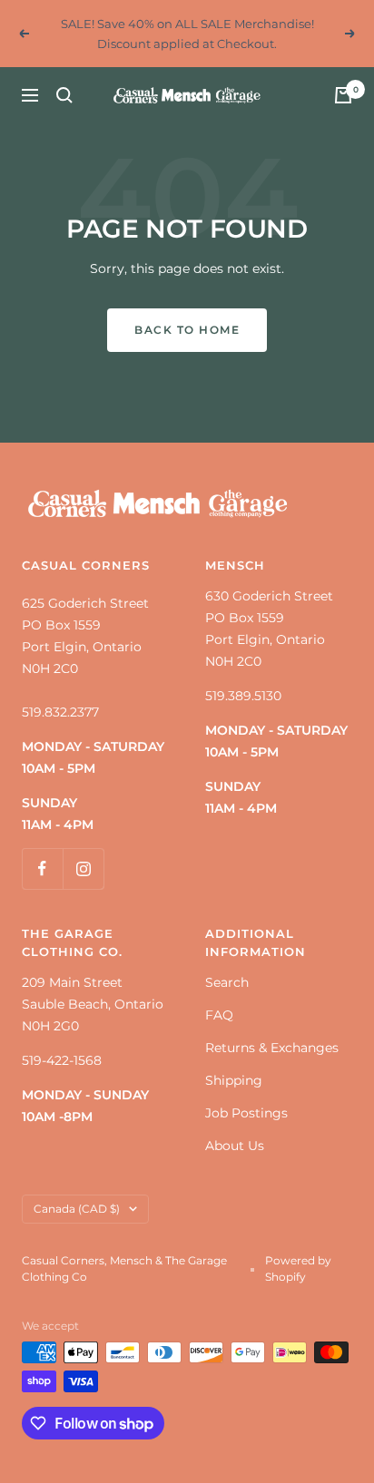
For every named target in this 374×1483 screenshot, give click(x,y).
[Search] (64, 95)
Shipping (233, 1080)
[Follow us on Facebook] (42, 868)
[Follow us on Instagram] (83, 868)
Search (227, 982)
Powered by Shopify (298, 1268)
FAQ (219, 1015)
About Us (234, 1145)
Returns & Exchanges (272, 1047)
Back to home (187, 330)
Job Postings (246, 1113)
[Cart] (343, 95)
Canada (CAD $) (77, 1208)
